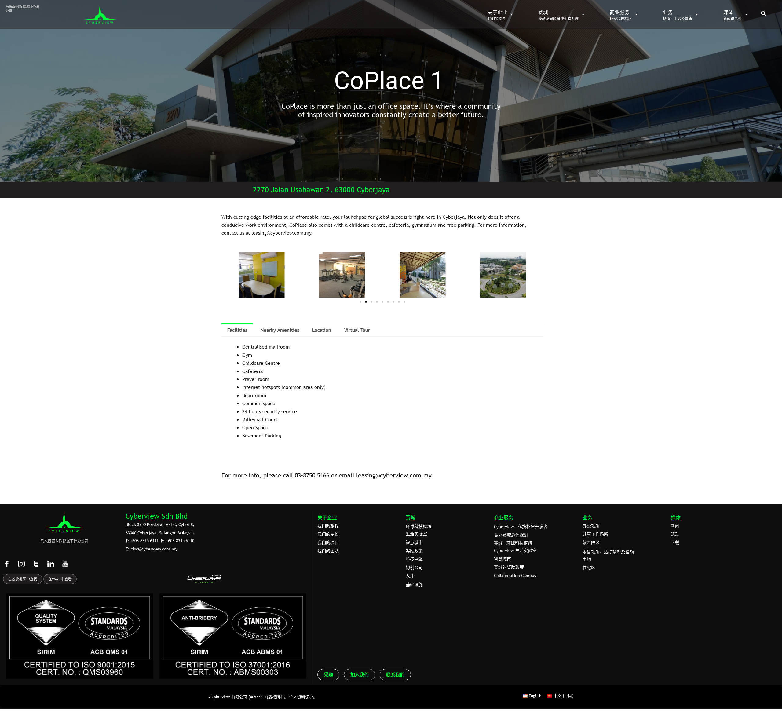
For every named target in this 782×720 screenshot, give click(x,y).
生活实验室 (416, 534)
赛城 (410, 517)
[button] (764, 15)
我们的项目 (328, 542)
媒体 (676, 517)
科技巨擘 (414, 559)
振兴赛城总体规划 (511, 535)
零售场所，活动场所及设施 (608, 551)
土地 (587, 559)
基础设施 (414, 584)
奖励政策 (414, 551)
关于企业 (327, 517)
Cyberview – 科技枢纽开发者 (521, 526)
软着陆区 (591, 542)
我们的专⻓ (328, 534)
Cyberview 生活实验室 (515, 550)
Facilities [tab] (237, 330)
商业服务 (503, 517)
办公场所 (591, 525)
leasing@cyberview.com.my (394, 475)
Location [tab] (321, 330)
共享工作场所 (595, 534)
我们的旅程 (328, 525)
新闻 (675, 525)
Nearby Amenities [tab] (280, 330)
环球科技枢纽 (418, 526)
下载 (675, 542)
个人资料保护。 (303, 697)
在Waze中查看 (60, 579)
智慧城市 (414, 542)
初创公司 (414, 567)
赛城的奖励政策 (509, 567)
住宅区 (589, 567)
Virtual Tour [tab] (357, 330)
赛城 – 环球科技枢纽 (513, 543)
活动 (675, 534)
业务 (587, 517)
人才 (410, 576)
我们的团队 (328, 551)
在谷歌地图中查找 (22, 579)
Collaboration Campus (515, 575)
